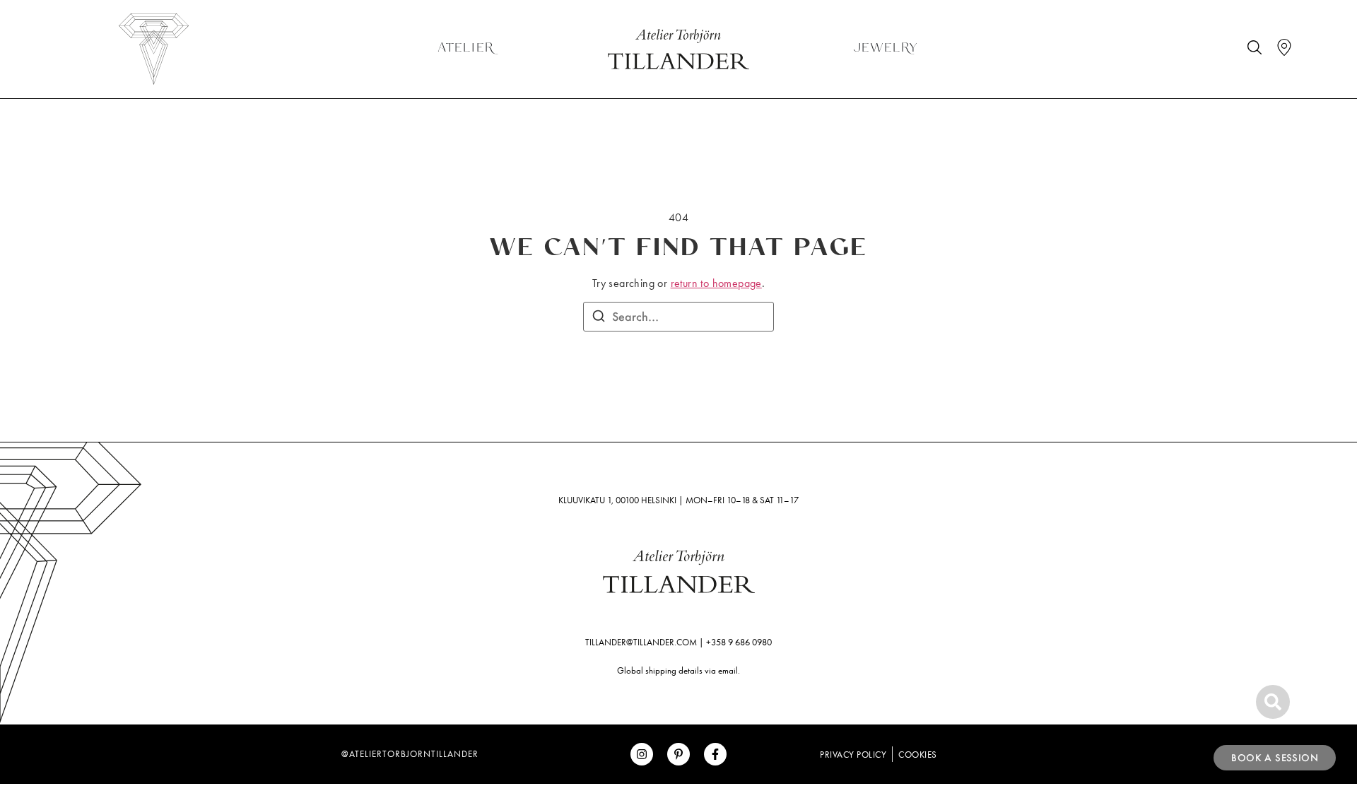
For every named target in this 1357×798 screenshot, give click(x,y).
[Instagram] (641, 754)
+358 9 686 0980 (739, 642)
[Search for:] (678, 316)
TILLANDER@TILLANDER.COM (641, 642)
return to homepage (716, 283)
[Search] (598, 318)
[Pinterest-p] (678, 754)
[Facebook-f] (715, 754)
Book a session (1274, 757)
